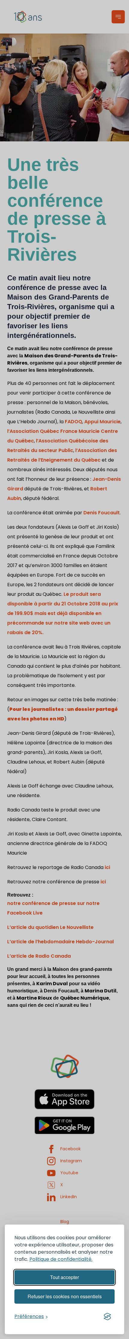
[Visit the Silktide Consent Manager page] (107, 1316)
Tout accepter (64, 1277)
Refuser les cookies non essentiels (65, 1296)
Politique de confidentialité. (60, 1259)
